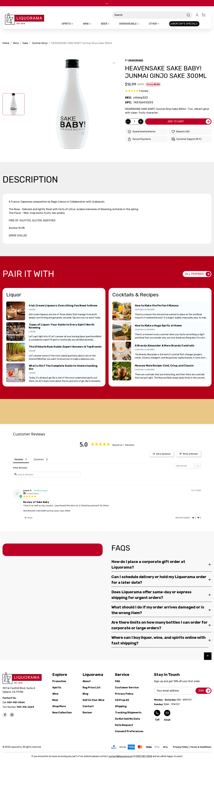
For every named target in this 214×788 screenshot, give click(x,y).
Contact (88, 706)
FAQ (117, 681)
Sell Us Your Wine (93, 700)
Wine (55, 693)
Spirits (56, 687)
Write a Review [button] (190, 453)
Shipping (121, 706)
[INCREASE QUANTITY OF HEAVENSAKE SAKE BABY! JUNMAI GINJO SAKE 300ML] (140, 121)
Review (87, 712)
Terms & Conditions (200, 747)
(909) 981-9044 (143, 756)
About (87, 681)
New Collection (62, 712)
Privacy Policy (124, 693)
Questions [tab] (39, 459)
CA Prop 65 (122, 700)
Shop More (59, 706)
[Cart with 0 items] (205, 15)
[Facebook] (5, 714)
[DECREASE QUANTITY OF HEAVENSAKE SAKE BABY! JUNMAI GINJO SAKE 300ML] (128, 121)
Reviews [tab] (19, 459)
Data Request (124, 725)
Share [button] (29, 517)
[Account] (197, 15)
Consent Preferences (129, 731)
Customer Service (127, 687)
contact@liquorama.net (120, 756)
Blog (85, 693)
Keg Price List (91, 687)
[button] (194, 517)
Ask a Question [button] (163, 453)
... (107, 3)
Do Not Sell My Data (127, 718)
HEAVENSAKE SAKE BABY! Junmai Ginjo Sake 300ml (46, 510)
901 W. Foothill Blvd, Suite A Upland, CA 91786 (19, 690)
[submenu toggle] (75, 24)
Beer (55, 700)
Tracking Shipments (128, 712)
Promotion (59, 681)
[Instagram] (11, 714)
